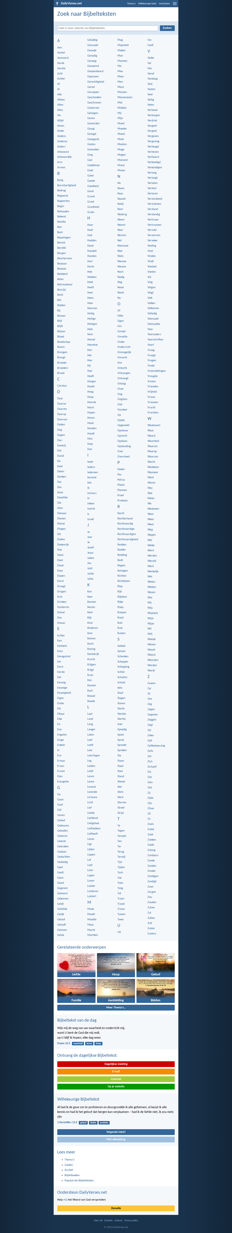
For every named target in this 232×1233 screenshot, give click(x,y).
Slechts (121, 719)
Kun (89, 680)
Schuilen (122, 677)
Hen (89, 350)
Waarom (153, 446)
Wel (150, 540)
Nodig (120, 277)
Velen (151, 104)
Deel (60, 466)
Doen (60, 555)
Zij (149, 793)
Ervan (60, 766)
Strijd (120, 813)
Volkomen (153, 308)
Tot (119, 893)
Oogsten (122, 399)
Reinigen (122, 570)
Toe (119, 877)
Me (119, 66)
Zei (149, 730)
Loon (90, 870)
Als (59, 115)
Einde (60, 703)
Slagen (121, 698)
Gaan (60, 799)
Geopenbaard (95, 71)
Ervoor (61, 771)
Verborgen (154, 115)
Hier (89, 360)
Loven (90, 880)
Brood (60, 373)
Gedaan (61, 851)
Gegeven (62, 888)
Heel (90, 292)
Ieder (90, 462)
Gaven (61, 815)
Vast (150, 84)
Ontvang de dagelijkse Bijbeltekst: (87, 1055)
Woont (151, 649)
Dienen (61, 518)
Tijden (121, 867)
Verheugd (153, 146)
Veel (150, 94)
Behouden (63, 211)
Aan (59, 47)
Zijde (150, 798)
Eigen (60, 698)
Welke (151, 545)
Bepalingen (64, 237)
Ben (59, 227)
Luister (91, 886)
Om (119, 326)
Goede (91, 181)
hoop (98, 1043)
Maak (90, 909)
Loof (89, 865)
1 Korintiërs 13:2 (67, 1122)
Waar (151, 430)
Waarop (152, 451)
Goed (90, 175)
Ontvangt (122, 378)
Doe (59, 549)
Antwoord (63, 152)
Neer (120, 230)
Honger (91, 381)
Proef (120, 495)
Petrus (121, 479)
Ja (88, 532)
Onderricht (123, 347)
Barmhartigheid (66, 185)
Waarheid (153, 441)
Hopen (91, 412)
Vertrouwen (154, 225)
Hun (89, 449)
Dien (60, 508)
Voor (150, 329)
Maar (90, 924)
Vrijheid (152, 391)
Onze (120, 389)
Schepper (122, 661)
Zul (149, 912)
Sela (119, 687)
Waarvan (153, 456)
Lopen (90, 875)
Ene (59, 729)
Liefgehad (93, 823)
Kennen (91, 602)
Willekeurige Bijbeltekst (78, 1099)
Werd (151, 550)
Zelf (150, 740)
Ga (59, 794)
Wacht (151, 462)
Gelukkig (92, 40)
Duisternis (63, 607)
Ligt (89, 844)
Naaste (121, 198)
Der (59, 482)
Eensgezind (63, 656)
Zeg (150, 704)
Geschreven (94, 102)
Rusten (121, 633)
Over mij (98, 1220)
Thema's (131, 3)
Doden (61, 539)
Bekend (61, 216)
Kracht (91, 659)
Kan (89, 591)
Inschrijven (164, 3)
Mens (120, 87)
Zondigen (153, 876)
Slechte (121, 714)
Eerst (60, 666)
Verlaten (153, 183)
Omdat (121, 331)
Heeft (90, 287)
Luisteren (92, 891)
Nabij (120, 204)
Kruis (90, 675)
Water (151, 498)
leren (89, 1043)
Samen (121, 651)
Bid (59, 300)
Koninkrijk (93, 654)
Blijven (61, 331)
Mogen (121, 154)
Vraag (151, 350)
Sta (119, 755)
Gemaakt (92, 45)
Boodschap (63, 342)
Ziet (150, 787)
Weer (151, 514)
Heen (90, 298)
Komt (90, 643)
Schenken (122, 656)
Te (118, 825)
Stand (120, 776)
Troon (120, 898)
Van (150, 68)
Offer (120, 316)
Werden (152, 555)
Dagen (61, 435)
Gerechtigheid (95, 81)
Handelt (92, 251)
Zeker (151, 735)
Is (88, 514)
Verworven (154, 235)
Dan (59, 440)
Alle (59, 94)
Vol (149, 277)
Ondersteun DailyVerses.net (82, 1192)
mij (65, 1199)
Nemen (121, 235)
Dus (59, 617)
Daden (61, 424)
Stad (120, 771)
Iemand (91, 477)
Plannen (122, 490)
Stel (119, 787)
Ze (149, 693)
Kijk (89, 617)
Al (58, 89)
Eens (60, 651)
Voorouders (154, 334)
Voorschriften (155, 339)
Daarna (61, 403)
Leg (89, 760)
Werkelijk (153, 571)
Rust (120, 628)
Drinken (61, 602)
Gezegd (91, 134)
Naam (121, 188)
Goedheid (93, 186)
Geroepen (93, 92)
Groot (90, 201)
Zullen (151, 918)
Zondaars (153, 855)
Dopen (61, 575)
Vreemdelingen (157, 371)
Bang (60, 180)
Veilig (151, 99)
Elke (59, 719)
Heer (90, 303)
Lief (89, 807)
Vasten (151, 89)
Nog (119, 282)
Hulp (90, 444)
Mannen (122, 61)
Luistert (91, 896)
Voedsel (152, 266)
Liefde (91, 813)
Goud (90, 191)
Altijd (60, 120)
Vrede (151, 365)
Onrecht (122, 357)
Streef (121, 807)
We (149, 503)
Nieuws (121, 266)
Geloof (61, 919)
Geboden (62, 830)
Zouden (152, 902)
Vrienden (153, 386)
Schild (120, 672)
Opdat (121, 420)
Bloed (60, 336)
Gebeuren (63, 825)
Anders (61, 146)
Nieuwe (121, 261)
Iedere (91, 467)
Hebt (90, 282)
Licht (90, 802)
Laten (90, 734)
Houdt (90, 433)
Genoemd (93, 66)
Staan (120, 760)
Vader (151, 58)
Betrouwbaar (65, 284)
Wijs (150, 608)
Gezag (91, 128)
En (58, 724)
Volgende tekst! (116, 1132)
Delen (60, 471)
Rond (120, 617)
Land (90, 719)
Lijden (90, 849)
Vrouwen (153, 402)
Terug (120, 851)
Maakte (91, 919)
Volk (150, 298)
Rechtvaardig (125, 523)
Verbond (152, 110)
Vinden (152, 256)
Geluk (60, 935)
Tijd (119, 862)
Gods (90, 170)
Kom (90, 633)
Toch (120, 872)
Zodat (151, 829)
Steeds (121, 781)
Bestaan (62, 263)
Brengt (61, 357)
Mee (120, 71)
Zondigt (152, 881)
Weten (151, 581)
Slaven (121, 703)
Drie (59, 596)
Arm (59, 162)
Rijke (120, 602)
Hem (90, 334)
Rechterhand (124, 518)
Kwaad (91, 696)
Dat (59, 450)
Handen (91, 256)
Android (116, 1079)
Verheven (153, 152)
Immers (91, 493)
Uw (149, 40)
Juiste (90, 573)
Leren (90, 776)
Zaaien (152, 683)
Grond (91, 196)
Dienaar (62, 513)
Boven (61, 347)
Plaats (121, 485)
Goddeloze (93, 165)
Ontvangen (123, 373)
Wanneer (153, 472)
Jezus (90, 552)
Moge (120, 149)
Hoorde (91, 402)
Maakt (91, 914)
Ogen (120, 321)
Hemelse (92, 344)
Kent (90, 612)
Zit (149, 813)
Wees (151, 519)
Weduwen (153, 508)
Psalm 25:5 (63, 1043)
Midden (122, 108)
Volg (150, 282)
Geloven (62, 930)
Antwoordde (64, 157)
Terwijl (121, 856)
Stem (120, 792)
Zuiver (151, 907)
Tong (120, 888)
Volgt (151, 292)
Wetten (152, 587)
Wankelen (153, 467)
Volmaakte (154, 324)
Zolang (152, 850)
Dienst (61, 523)
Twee (120, 919)
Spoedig (122, 729)
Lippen (91, 854)
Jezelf (90, 547)
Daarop (61, 414)
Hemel (91, 339)
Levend (91, 787)
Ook (119, 404)
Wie (150, 597)
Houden (91, 428)
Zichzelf (152, 766)
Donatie (116, 1208)
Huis (89, 438)
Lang (90, 724)
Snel (119, 724)
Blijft (60, 326)
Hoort (90, 407)
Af (58, 84)
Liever (91, 839)
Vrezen (152, 381)
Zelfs (150, 751)
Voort (151, 344)
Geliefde (62, 909)
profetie (104, 1123)
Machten (92, 935)
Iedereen (92, 472)
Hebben (91, 277)
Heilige (91, 318)
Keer (90, 596)
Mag (120, 40)
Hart (90, 261)
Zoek (150, 834)
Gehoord (62, 893)
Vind (150, 251)
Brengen (62, 352)
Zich (150, 761)
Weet (151, 524)
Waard (151, 435)
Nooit (120, 292)
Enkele (61, 745)
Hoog (90, 391)
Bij (58, 310)
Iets (89, 482)
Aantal (61, 52)
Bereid (61, 242)
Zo (149, 818)
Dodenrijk (63, 544)
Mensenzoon (124, 97)
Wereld (152, 561)
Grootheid (93, 207)
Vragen (152, 360)
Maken (121, 50)
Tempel (121, 836)
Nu (119, 298)
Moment (122, 160)
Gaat (60, 804)
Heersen (92, 308)
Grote (90, 212)
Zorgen (152, 892)
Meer (120, 76)
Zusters (152, 933)
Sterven (121, 802)
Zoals (151, 824)
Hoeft (90, 376)
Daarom (62, 409)
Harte (90, 266)
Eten (60, 776)
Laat (89, 714)
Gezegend (93, 139)
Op (119, 415)
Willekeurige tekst (147, 3)
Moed (120, 123)
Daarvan (62, 419)
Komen (91, 638)
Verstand (153, 209)
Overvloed (123, 456)
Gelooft (61, 924)
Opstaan (122, 441)
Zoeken (152, 839)
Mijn (120, 118)
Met (119, 102)
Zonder (152, 871)
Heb (89, 271)
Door (60, 570)
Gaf (59, 810)
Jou (89, 563)
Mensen (122, 92)
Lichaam (92, 797)
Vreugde (153, 376)
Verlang (152, 172)
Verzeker (153, 240)
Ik (88, 488)
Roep (120, 607)
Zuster (151, 928)
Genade (91, 50)
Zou (150, 897)
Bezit (60, 294)
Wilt (150, 634)
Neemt (121, 225)
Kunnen (91, 685)
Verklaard (153, 157)
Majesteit (123, 45)
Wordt (151, 670)
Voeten (152, 271)
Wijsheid (153, 613)
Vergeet (152, 131)
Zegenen (153, 714)
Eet (59, 677)
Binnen (61, 316)
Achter (61, 78)
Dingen (61, 529)
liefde (93, 1123)
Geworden (93, 123)
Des (59, 487)
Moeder (122, 128)
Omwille (122, 336)
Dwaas (61, 623)
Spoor (120, 734)
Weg (150, 529)
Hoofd (90, 386)
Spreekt (121, 745)
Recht (120, 513)
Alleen (61, 99)
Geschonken (94, 97)
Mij (119, 113)
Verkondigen (155, 167)
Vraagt (152, 355)
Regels (121, 565)
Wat (150, 493)
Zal (149, 688)
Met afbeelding (116, 1139)
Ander (60, 131)
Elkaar (61, 714)
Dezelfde (62, 497)
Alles (60, 110)
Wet (150, 576)
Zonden (152, 866)
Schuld (121, 682)
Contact (119, 1220)
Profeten (122, 500)
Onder (121, 342)
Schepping (123, 666)
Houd (90, 423)
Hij (89, 365)
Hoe (89, 371)
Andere (61, 136)
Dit (59, 534)
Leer (90, 750)
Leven (90, 781)
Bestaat (61, 268)
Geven (91, 118)
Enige (60, 740)
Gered (91, 87)
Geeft (60, 872)
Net (119, 240)
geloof (83, 1123)
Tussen (121, 914)
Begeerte (62, 195)
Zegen (151, 709)
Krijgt (90, 669)
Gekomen (62, 898)
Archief (69, 1170)
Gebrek (61, 841)
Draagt (61, 586)
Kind (89, 623)
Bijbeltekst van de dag (76, 1020)
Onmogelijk (124, 352)
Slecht (121, 708)
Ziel (150, 777)
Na (119, 183)
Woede (152, 639)
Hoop (90, 397)
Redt (120, 560)
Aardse (61, 68)
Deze (60, 492)
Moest (121, 134)
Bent (60, 232)
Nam (120, 209)
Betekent (62, 274)
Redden (121, 544)
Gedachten (63, 856)
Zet (149, 756)
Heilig (90, 313)
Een (59, 640)
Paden (121, 469)
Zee (150, 698)
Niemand (122, 245)
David (60, 456)
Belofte (61, 221)
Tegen (121, 830)
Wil (150, 628)
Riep (120, 586)
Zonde (151, 860)
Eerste (61, 672)
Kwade (91, 701)
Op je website (116, 1086)
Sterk (120, 797)
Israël (90, 519)
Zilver (151, 808)
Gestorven (93, 108)
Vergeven (153, 136)
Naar (120, 193)
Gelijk (60, 914)
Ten (119, 841)
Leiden (91, 766)
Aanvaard (63, 58)
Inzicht (91, 508)
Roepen (121, 612)
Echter (61, 635)
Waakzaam (154, 425)
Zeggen (152, 719)
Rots (120, 623)
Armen (61, 167)
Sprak (120, 740)
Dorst (60, 581)
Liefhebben (93, 828)
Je (88, 542)
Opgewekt (123, 425)
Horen (91, 417)
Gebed (61, 820)
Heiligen (92, 324)
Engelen (62, 734)
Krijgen (91, 664)
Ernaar (61, 760)
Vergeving (153, 141)
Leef (89, 740)
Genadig (92, 55)
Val (149, 63)
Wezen (151, 592)
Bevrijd (61, 289)
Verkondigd (154, 162)
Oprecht (122, 435)
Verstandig (154, 214)
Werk (151, 566)
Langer (91, 729)
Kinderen (92, 628)
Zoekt (151, 844)
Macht (91, 930)
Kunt (90, 690)
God (89, 160)
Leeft (90, 745)
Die (59, 502)
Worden (152, 665)
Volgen (152, 287)
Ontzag (121, 383)
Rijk (119, 591)
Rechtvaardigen (126, 534)
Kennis (91, 607)
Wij (150, 602)
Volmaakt (153, 318)
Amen (60, 125)
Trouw (121, 909)
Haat (90, 230)
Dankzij (61, 445)
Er (58, 750)
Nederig (122, 214)
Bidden (61, 305)
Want (151, 477)
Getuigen (92, 113)
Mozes (121, 170)
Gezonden (93, 149)
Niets (120, 256)
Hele (90, 329)
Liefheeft (92, 833)
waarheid (78, 1043)
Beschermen (64, 258)
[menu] (174, 5)
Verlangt (153, 177)
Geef (60, 867)
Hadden (91, 240)
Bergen (61, 253)
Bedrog (61, 190)
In (88, 498)
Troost (121, 904)
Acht (60, 73)
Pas (119, 474)
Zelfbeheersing (156, 745)
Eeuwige (62, 687)
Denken (61, 476)
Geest (60, 883)
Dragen (61, 591)
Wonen (152, 644)
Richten (121, 575)
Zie (149, 771)
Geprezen (93, 76)
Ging (90, 154)
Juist (89, 568)
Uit (119, 932)
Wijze (151, 623)
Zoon (150, 886)
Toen (120, 883)
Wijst (151, 618)
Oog (119, 394)
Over (120, 451)
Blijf (59, 321)
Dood (60, 565)
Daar (60, 398)
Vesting (152, 245)
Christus (62, 385)
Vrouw (151, 397)
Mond (120, 165)
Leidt (90, 771)
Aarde (60, 63)
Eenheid (62, 646)
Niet (119, 251)
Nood (120, 287)
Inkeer (91, 503)
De (59, 461)
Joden (90, 558)
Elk (59, 708)
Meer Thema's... (116, 1007)
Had (89, 235)
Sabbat (121, 646)
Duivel (61, 612)
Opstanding (124, 446)
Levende (92, 792)
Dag (59, 429)
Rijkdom (122, 596)
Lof (89, 860)
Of (118, 310)
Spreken (122, 750)
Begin (60, 206)
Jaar (89, 537)
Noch (120, 271)
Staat (120, 766)
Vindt (151, 261)
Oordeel (122, 409)
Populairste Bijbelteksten (79, 1180)
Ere (59, 755)
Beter (60, 279)
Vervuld (152, 230)
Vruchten (153, 412)
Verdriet (152, 120)
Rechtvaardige (125, 529)
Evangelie (63, 781)
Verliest (152, 188)
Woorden (153, 660)
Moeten (122, 144)
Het (89, 355)
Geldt (60, 904)
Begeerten (63, 201)
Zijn (150, 803)
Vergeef (152, 125)
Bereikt (61, 248)
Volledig (152, 313)
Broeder (62, 362)
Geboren (62, 836)
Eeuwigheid (64, 693)
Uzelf (151, 45)
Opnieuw (122, 430)
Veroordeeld (155, 198)
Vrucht (151, 407)
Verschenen (154, 204)
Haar (90, 225)
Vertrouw (153, 219)
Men (120, 81)
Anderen (62, 141)
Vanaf (151, 73)
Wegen (152, 535)
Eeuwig (61, 682)
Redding (122, 555)
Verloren (153, 193)
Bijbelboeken (72, 1175)
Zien (150, 782)
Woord (151, 654)
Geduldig (62, 862)
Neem (121, 219)
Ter (119, 846)
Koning (91, 649)
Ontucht (122, 368)
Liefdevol (92, 818)
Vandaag (153, 78)
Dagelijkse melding (116, 1064)
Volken (151, 303)
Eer (59, 661)
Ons (119, 362)
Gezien (91, 144)
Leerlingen (93, 755)
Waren (151, 482)
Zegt (150, 725)
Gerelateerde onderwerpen (81, 947)
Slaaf (120, 693)
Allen (60, 104)
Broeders (62, 368)
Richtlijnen (123, 581)
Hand (90, 245)
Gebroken (63, 846)
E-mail (116, 1071)
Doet (60, 560)
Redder (121, 549)
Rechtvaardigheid (127, 539)
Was (150, 488)
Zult (150, 923)
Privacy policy (131, 1220)
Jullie (90, 579)
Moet (120, 139)
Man (120, 55)
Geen (60, 877)
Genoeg (91, 61)
